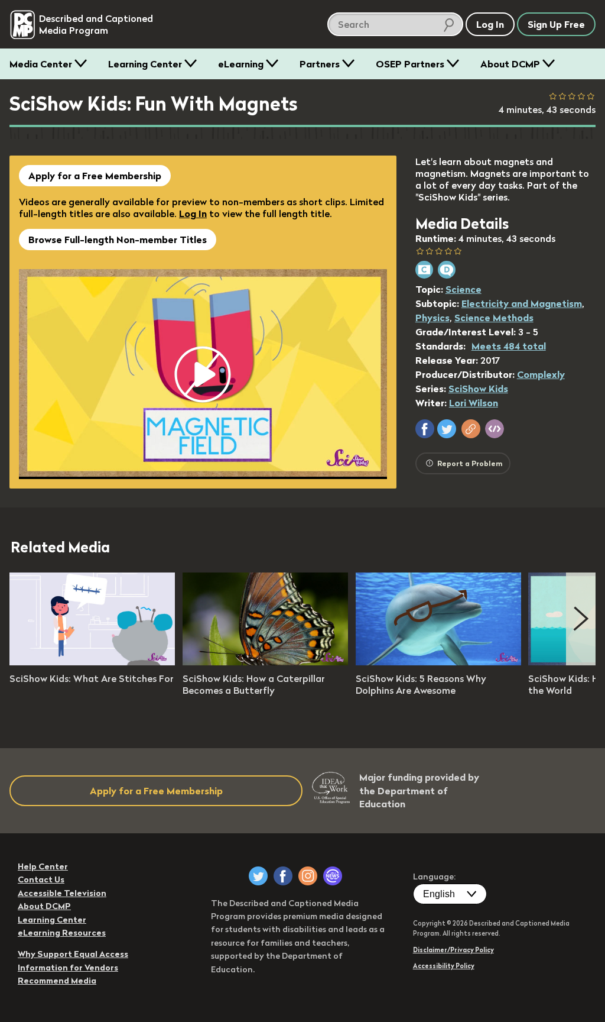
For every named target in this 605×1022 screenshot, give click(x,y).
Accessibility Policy (443, 966)
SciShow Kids (478, 388)
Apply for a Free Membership (94, 176)
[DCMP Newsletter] (332, 875)
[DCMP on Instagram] (307, 875)
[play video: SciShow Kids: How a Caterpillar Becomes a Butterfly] (265, 662)
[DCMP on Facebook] (283, 875)
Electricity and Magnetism (521, 303)
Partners (320, 64)
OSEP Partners (410, 64)
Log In (193, 213)
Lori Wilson (473, 403)
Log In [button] (490, 24)
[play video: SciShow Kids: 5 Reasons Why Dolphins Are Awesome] (438, 662)
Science (463, 289)
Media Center (40, 64)
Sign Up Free (556, 24)
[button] (424, 428)
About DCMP (510, 64)
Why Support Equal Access (73, 954)
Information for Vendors (68, 967)
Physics (432, 318)
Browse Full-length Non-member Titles (117, 239)
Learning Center (145, 64)
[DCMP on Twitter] (258, 875)
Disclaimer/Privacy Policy (453, 950)
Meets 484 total (508, 346)
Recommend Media (57, 980)
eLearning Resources (62, 932)
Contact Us (41, 879)
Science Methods (494, 318)
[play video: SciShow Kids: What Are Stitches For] (92, 662)
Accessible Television (62, 893)
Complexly (541, 374)
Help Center (43, 866)
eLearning (241, 64)
